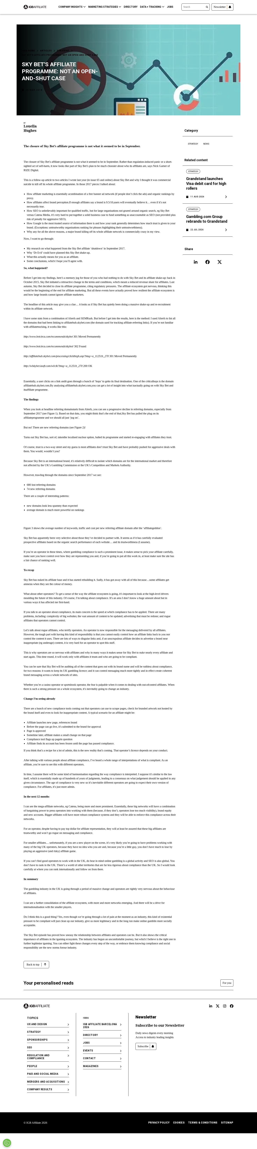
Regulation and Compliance (38, 1057)
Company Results (39, 1089)
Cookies (179, 1122)
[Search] (195, 7)
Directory (130, 6)
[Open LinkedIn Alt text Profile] (210, 1006)
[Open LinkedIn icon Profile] (196, 262)
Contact (89, 1058)
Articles (46, 50)
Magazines (90, 1066)
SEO (29, 1047)
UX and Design (37, 1024)
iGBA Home (28, 50)
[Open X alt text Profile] (217, 1006)
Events (88, 1050)
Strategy (63, 50)
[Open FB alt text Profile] (231, 1006)
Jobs (170, 6)
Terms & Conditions (202, 1122)
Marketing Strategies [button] (103, 6)
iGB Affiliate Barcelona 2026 (100, 1026)
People (32, 1066)
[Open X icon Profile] (219, 262)
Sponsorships (37, 1039)
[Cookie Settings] (7, 1143)
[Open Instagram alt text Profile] (224, 1006)
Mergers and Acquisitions (46, 1081)
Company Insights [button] (70, 6)
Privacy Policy (159, 1122)
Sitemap (227, 1122)
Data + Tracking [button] (150, 6)
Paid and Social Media (42, 1073)
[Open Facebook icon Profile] (207, 262)
